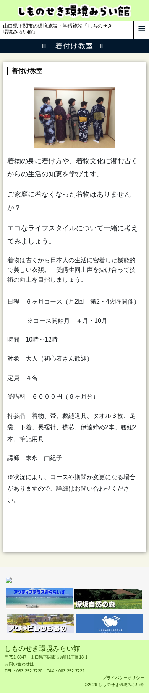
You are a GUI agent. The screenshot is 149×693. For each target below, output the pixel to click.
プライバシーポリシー (123, 677)
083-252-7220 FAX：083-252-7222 (50, 670)
